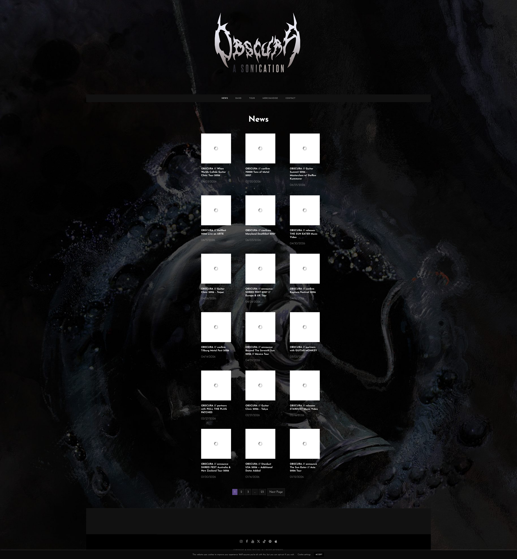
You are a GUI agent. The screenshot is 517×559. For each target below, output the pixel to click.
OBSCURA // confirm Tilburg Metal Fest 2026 (215, 349)
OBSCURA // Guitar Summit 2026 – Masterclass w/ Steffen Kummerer (303, 174)
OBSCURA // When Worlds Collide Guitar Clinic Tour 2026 (213, 172)
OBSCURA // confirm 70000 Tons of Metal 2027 (257, 172)
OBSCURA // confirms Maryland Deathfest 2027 (260, 232)
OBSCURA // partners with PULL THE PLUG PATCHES (214, 409)
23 (262, 492)
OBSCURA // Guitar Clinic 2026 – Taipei (212, 291)
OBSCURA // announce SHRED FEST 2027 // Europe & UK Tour (259, 292)
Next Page (276, 492)
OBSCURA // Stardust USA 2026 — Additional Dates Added (259, 467)
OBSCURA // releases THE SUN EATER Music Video (303, 233)
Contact (290, 98)
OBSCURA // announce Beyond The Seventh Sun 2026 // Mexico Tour (260, 350)
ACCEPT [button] (319, 554)
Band (238, 98)
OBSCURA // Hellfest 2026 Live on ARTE (213, 232)
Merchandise (270, 98)
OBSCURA (256, 550)
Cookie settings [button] (304, 555)
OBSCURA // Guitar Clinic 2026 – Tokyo (257, 407)
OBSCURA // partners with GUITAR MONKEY (303, 349)
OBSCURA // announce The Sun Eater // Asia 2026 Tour (303, 467)
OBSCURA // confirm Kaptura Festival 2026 (303, 291)
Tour (252, 98)
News (225, 98)
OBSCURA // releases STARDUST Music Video (304, 407)
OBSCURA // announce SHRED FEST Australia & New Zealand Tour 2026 (215, 467)
